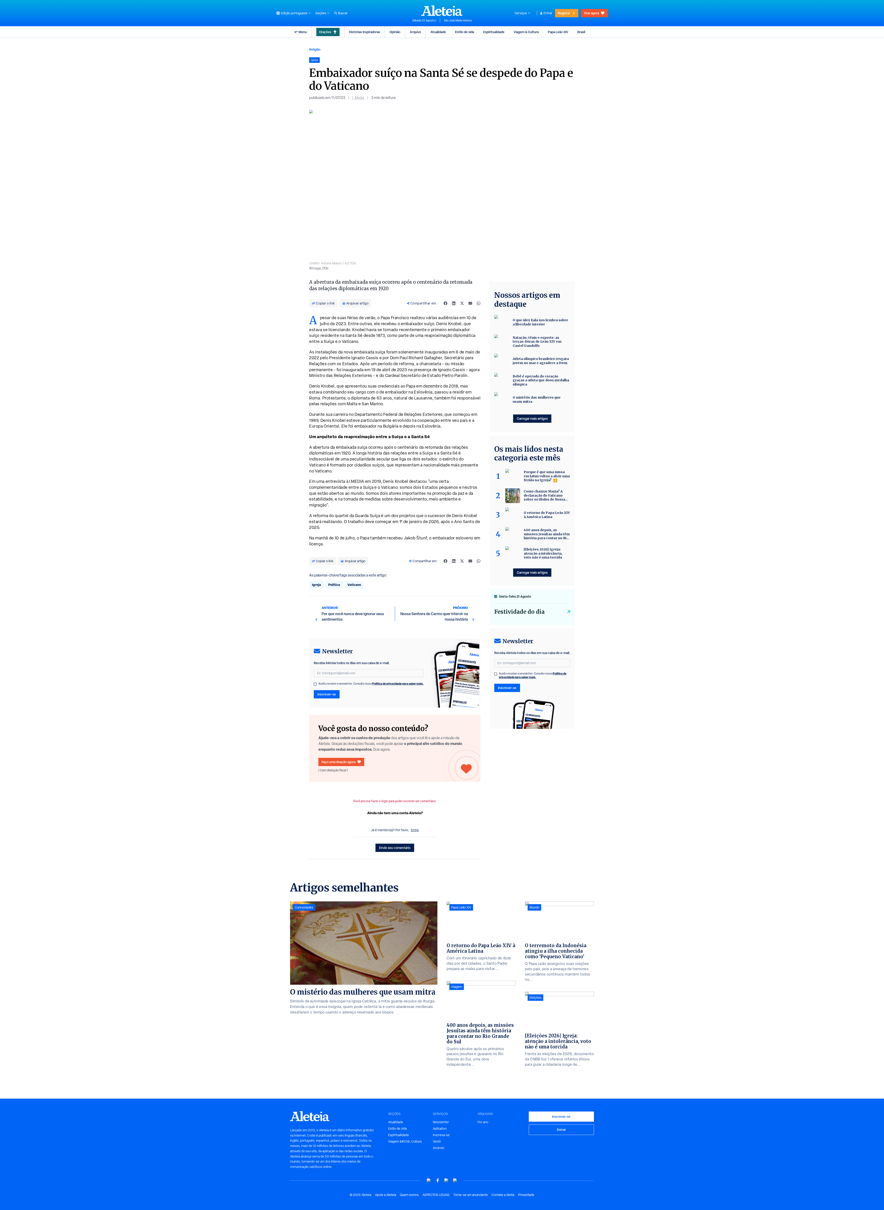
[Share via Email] (470, 303)
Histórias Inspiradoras (364, 32)
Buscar (343, 13)
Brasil (581, 32)
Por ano (482, 1122)
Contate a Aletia (502, 1195)
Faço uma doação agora (338, 762)
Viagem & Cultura (526, 32)
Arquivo (415, 32)
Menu (303, 32)
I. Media (358, 97)
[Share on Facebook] (445, 303)
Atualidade (438, 32)
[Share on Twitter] (462, 303)
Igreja (316, 584)
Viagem (456, 987)
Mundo (534, 907)
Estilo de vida (464, 32)
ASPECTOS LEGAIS (436, 1195)
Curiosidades (304, 907)
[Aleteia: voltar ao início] (442, 10)
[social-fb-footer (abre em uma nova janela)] (438, 1180)
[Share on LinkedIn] (454, 303)
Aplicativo (440, 1128)
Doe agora (591, 13)
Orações (325, 32)
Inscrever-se (326, 694)
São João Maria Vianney (458, 20)
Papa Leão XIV (558, 32)
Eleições (535, 998)
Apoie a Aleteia (385, 1195)
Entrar (548, 13)
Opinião (395, 32)
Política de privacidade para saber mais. (398, 684)
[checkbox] (315, 684)
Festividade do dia (519, 611)
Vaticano (354, 584)
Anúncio (438, 1148)
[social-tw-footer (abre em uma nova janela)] (446, 1180)
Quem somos (409, 1195)
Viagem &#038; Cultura (405, 1141)
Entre (415, 830)
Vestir (437, 1141)
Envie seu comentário (394, 847)
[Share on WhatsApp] (478, 303)
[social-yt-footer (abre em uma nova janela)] (429, 1180)
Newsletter (441, 1122)
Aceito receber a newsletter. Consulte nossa (371, 684)
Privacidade (526, 1195)
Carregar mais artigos (532, 418)
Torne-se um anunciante (470, 1195)
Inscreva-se (441, 1135)
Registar (564, 13)
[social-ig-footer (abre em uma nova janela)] (455, 1180)
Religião (314, 49)
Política (334, 584)
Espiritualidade (493, 32)
